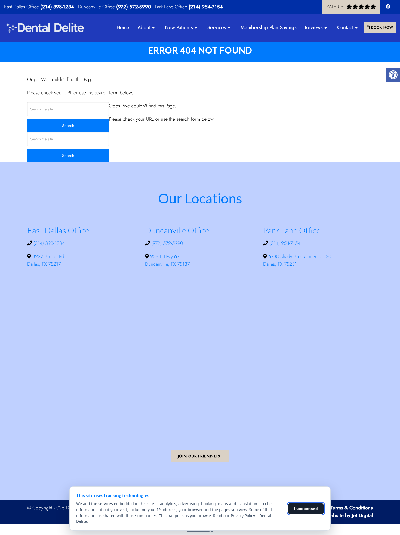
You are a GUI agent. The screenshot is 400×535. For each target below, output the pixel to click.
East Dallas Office (22, 6)
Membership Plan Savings (269, 27)
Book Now (381, 27)
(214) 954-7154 (206, 6)
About (143, 27)
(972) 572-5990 (133, 6)
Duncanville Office (97, 6)
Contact (345, 27)
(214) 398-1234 (57, 6)
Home (122, 27)
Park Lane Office (172, 6)
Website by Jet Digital (349, 515)
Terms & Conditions (352, 507)
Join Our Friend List (200, 456)
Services (216, 27)
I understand (306, 508)
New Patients (179, 27)
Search (68, 125)
